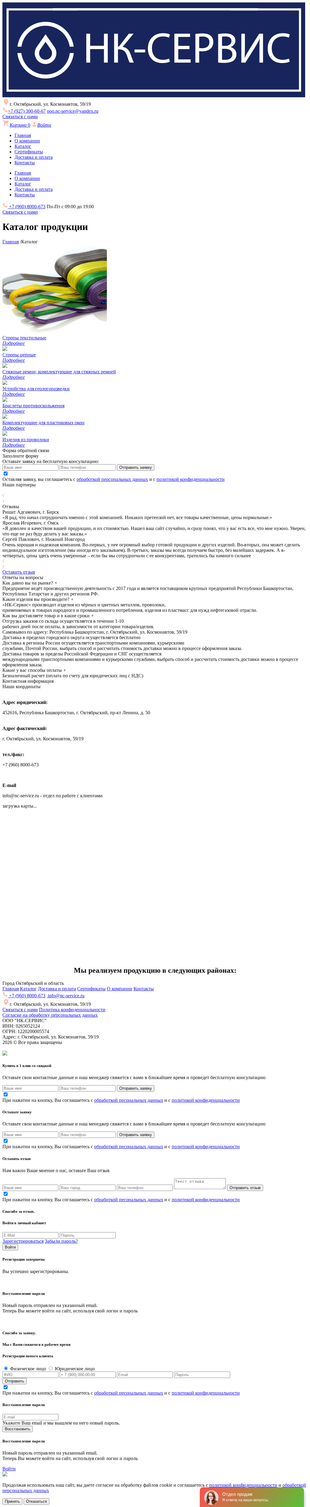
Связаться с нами (20, 116)
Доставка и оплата (34, 157)
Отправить (14, 1381)
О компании (27, 140)
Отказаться (36, 1501)
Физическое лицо (27, 1368)
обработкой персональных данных (112, 479)
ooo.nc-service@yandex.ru (72, 111)
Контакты (25, 162)
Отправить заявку (135, 467)
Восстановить (17, 1429)
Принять (12, 1501)
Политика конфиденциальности (72, 1009)
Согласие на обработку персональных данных (50, 1015)
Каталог (23, 146)
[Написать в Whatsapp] (155, 1475)
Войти (10, 1247)
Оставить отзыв (18, 572)
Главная (23, 135)
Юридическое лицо (74, 1368)
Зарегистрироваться (23, 1241)
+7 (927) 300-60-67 (27, 111)
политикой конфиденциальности (191, 479)
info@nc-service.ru (65, 995)
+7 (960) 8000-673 (26, 206)
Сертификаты (29, 151)
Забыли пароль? (61, 1241)
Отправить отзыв (245, 1187)
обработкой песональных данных (128, 1100)
